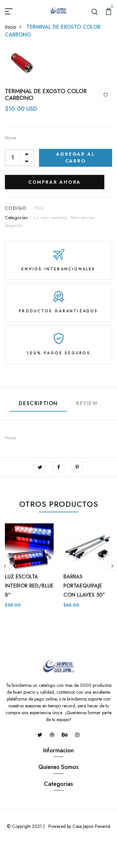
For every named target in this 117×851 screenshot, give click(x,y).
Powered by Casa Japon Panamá (78, 826)
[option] (29, 570)
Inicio (10, 27)
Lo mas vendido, (52, 217)
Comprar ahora (54, 182)
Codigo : (17, 208)
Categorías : (18, 217)
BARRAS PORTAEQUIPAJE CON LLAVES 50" (84, 586)
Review (87, 403)
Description (38, 403)
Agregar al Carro (75, 157)
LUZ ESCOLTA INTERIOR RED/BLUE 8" (29, 586)
